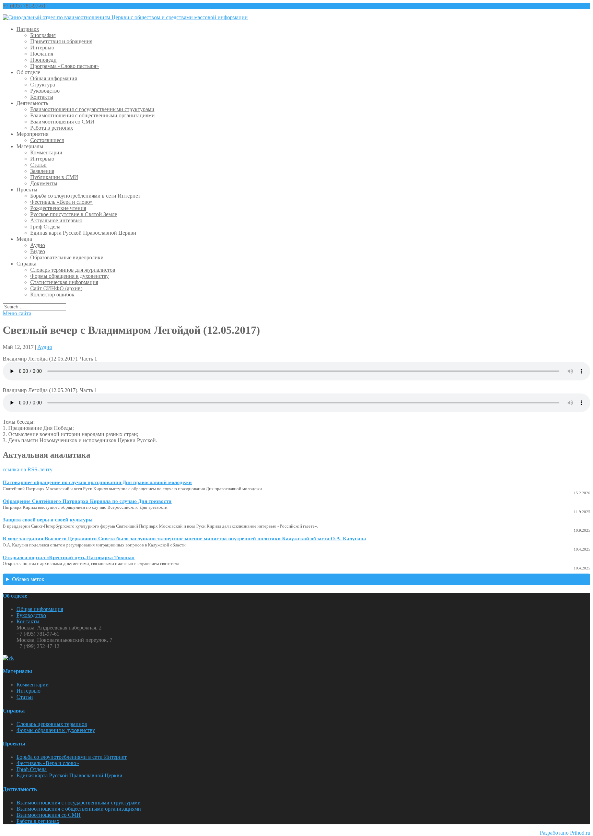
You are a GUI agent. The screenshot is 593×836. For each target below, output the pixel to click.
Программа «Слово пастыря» (64, 66)
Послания (41, 54)
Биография (43, 35)
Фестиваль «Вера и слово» (61, 202)
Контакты (41, 97)
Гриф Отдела (45, 226)
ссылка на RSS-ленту (28, 469)
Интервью (42, 47)
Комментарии (46, 152)
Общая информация (53, 78)
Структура (42, 84)
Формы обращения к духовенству (69, 276)
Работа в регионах (51, 128)
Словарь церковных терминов (51, 724)
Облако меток (28, 579)
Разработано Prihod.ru (565, 833)
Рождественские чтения (58, 208)
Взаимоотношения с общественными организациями (92, 115)
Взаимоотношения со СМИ (62, 122)
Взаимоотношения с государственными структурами (92, 109)
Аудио (37, 245)
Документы (43, 183)
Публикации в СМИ (54, 177)
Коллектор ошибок (52, 294)
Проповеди (43, 60)
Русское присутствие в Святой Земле (73, 214)
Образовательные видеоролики (67, 257)
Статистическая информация (64, 282)
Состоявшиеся (47, 140)
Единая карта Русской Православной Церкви (83, 233)
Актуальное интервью (56, 220)
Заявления (42, 171)
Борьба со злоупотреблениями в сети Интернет (85, 196)
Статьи (38, 165)
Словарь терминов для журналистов (72, 270)
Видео (37, 251)
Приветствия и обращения (61, 41)
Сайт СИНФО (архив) (56, 288)
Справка (26, 264)
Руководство (45, 91)
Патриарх (27, 29)
